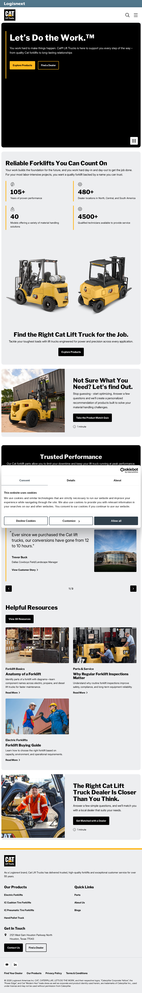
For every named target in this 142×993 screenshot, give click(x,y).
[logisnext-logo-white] (14, 3)
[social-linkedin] (15, 964)
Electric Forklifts (13, 894)
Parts (77, 894)
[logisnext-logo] (9, 860)
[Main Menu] (136, 15)
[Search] (127, 15)
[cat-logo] (9, 15)
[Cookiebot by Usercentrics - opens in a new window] (123, 470)
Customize (69, 520)
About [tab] (117, 480)
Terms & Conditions (76, 973)
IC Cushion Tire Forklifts (17, 902)
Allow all (116, 520)
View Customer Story (24, 569)
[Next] (133, 588)
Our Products (34, 973)
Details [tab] (71, 480)
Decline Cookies (26, 520)
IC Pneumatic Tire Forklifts (19, 910)
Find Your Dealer (13, 973)
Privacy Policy (54, 973)
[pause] (134, 141)
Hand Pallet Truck (14, 917)
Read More (12, 692)
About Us (79, 902)
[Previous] (9, 588)
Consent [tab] (24, 480)
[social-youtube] (7, 964)
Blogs (77, 910)
